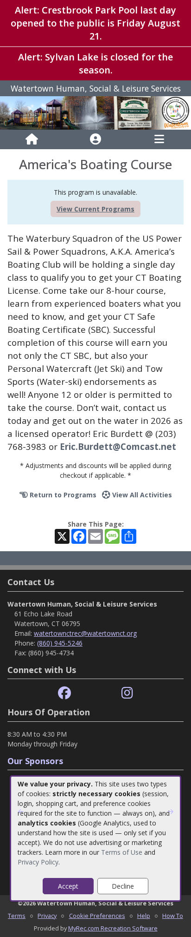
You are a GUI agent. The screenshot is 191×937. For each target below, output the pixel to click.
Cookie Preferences (97, 915)
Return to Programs (62, 494)
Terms (16, 915)
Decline (123, 886)
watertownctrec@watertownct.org (85, 633)
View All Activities (141, 494)
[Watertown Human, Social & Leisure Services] (95, 112)
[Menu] (159, 139)
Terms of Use (121, 852)
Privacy (47, 915)
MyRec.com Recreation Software (113, 928)
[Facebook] (64, 693)
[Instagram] (127, 693)
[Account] (95, 139)
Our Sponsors (35, 760)
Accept (68, 886)
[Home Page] (31, 139)
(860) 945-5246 (60, 643)
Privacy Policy (38, 862)
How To (172, 915)
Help (143, 915)
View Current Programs (95, 209)
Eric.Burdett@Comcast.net (118, 446)
